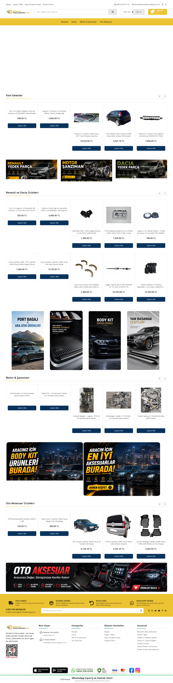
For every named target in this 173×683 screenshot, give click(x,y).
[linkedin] (165, 610)
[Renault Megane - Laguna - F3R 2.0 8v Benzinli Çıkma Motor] (54, 424)
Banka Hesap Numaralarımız (148, 649)
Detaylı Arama (47, 4)
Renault (64, 22)
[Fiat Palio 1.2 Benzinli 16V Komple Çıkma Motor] (151, 424)
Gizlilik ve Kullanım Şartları (147, 637)
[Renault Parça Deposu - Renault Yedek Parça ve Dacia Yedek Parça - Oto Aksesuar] (18, 12)
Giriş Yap (126, 12)
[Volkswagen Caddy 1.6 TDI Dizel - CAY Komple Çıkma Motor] (86, 424)
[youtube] (159, 610)
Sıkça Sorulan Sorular (33, 4)
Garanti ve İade (143, 643)
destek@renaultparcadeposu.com (147, 4)
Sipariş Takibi (18, 4)
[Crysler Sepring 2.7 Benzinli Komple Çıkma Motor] (119, 424)
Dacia (74, 22)
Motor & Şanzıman (88, 22)
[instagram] (165, 4)
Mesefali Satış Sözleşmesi (147, 632)
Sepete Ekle (22, 126)
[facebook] (162, 4)
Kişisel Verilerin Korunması (147, 646)
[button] (165, 96)
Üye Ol (138, 12)
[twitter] (155, 610)
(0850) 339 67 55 (122, 4)
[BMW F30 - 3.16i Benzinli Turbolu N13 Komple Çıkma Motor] (22, 401)
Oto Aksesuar (106, 22)
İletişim (8, 4)
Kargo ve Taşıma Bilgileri (146, 640)
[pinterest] (162, 610)
